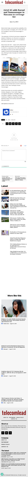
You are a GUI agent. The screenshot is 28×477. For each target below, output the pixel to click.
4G (6, 119)
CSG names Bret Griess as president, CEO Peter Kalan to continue (20, 179)
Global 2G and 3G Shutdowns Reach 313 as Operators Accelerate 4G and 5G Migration (13, 346)
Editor (11, 110)
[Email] (19, 123)
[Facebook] (10, 114)
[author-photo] (2, 323)
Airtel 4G (13, 119)
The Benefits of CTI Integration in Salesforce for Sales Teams (18, 232)
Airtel (9, 119)
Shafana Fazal (6, 323)
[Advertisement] (14, 272)
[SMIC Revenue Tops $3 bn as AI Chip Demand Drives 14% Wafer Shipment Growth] (5, 199)
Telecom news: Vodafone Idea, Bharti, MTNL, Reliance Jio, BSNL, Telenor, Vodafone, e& (18, 219)
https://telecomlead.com (14, 111)
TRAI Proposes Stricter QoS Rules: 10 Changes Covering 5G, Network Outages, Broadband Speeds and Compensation (12, 399)
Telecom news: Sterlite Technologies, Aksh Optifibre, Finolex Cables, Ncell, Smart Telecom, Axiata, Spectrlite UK (17, 212)
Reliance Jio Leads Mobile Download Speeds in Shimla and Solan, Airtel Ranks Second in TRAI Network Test (18, 206)
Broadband (3, 456)
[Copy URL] (7, 123)
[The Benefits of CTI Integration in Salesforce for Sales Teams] (5, 232)
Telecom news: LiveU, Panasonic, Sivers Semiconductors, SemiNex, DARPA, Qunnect (18, 226)
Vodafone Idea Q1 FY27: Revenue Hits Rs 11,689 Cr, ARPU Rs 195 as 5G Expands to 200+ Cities (13, 373)
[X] (12, 114)
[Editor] (6, 112)
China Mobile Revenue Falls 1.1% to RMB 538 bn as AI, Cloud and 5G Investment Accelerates (18, 253)
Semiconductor (4, 461)
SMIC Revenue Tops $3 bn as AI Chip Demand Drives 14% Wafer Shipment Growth (17, 199)
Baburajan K (5, 349)
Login (25, 145)
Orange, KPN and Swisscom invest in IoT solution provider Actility (7, 179)
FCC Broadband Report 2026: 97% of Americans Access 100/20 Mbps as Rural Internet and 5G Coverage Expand (18, 192)
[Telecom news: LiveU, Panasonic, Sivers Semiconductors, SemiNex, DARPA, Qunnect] (5, 226)
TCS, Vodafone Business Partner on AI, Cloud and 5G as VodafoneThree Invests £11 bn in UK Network (18, 246)
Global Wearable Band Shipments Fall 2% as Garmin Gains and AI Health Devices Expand (18, 239)
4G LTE (2, 468)
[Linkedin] (10, 123)
